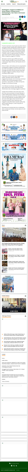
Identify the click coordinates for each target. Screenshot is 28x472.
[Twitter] (14, 117)
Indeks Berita (4, 360)
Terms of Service (5, 381)
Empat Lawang (9, 18)
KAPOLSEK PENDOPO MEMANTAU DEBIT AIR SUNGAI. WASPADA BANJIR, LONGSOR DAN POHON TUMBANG (14, 363)
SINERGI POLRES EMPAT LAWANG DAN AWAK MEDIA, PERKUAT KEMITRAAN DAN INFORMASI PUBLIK (16, 262)
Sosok (3, 19)
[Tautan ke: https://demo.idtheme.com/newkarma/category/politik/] (25, 296)
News (3, 372)
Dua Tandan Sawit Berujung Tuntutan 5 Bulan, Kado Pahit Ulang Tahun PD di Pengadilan (13, 244)
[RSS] (16, 117)
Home (3, 358)
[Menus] (2, 1)
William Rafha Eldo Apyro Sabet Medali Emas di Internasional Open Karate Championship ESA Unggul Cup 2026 (14, 335)
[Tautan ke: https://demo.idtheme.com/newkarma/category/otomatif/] (25, 225)
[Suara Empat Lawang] (14, 1)
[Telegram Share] (25, 17)
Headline (13, 18)
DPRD (5, 18)
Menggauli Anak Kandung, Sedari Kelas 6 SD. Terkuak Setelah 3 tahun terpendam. (13, 370)
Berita (3, 18)
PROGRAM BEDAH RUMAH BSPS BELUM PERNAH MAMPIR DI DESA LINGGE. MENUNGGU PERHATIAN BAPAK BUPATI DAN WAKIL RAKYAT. (13, 376)
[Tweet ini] (22, 17)
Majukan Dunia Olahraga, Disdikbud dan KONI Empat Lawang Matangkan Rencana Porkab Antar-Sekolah (14, 346)
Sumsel (5, 19)
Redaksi (3, 379)
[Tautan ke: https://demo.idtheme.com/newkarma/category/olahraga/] (25, 316)
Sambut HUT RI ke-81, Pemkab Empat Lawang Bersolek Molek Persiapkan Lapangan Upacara (16, 268)
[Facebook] (11, 117)
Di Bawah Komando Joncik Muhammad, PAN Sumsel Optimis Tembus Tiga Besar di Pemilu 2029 (14, 306)
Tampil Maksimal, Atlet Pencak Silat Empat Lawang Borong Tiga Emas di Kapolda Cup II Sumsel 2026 (15, 338)
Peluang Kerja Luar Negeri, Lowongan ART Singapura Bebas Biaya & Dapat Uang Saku (16, 256)
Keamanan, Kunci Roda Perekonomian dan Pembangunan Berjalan (11, 366)
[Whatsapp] (20, 19)
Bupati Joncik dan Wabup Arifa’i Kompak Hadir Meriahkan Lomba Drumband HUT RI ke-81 (15, 249)
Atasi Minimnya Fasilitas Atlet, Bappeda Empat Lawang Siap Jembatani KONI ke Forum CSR (14, 342)
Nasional (17, 18)
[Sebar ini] (20, 17)
